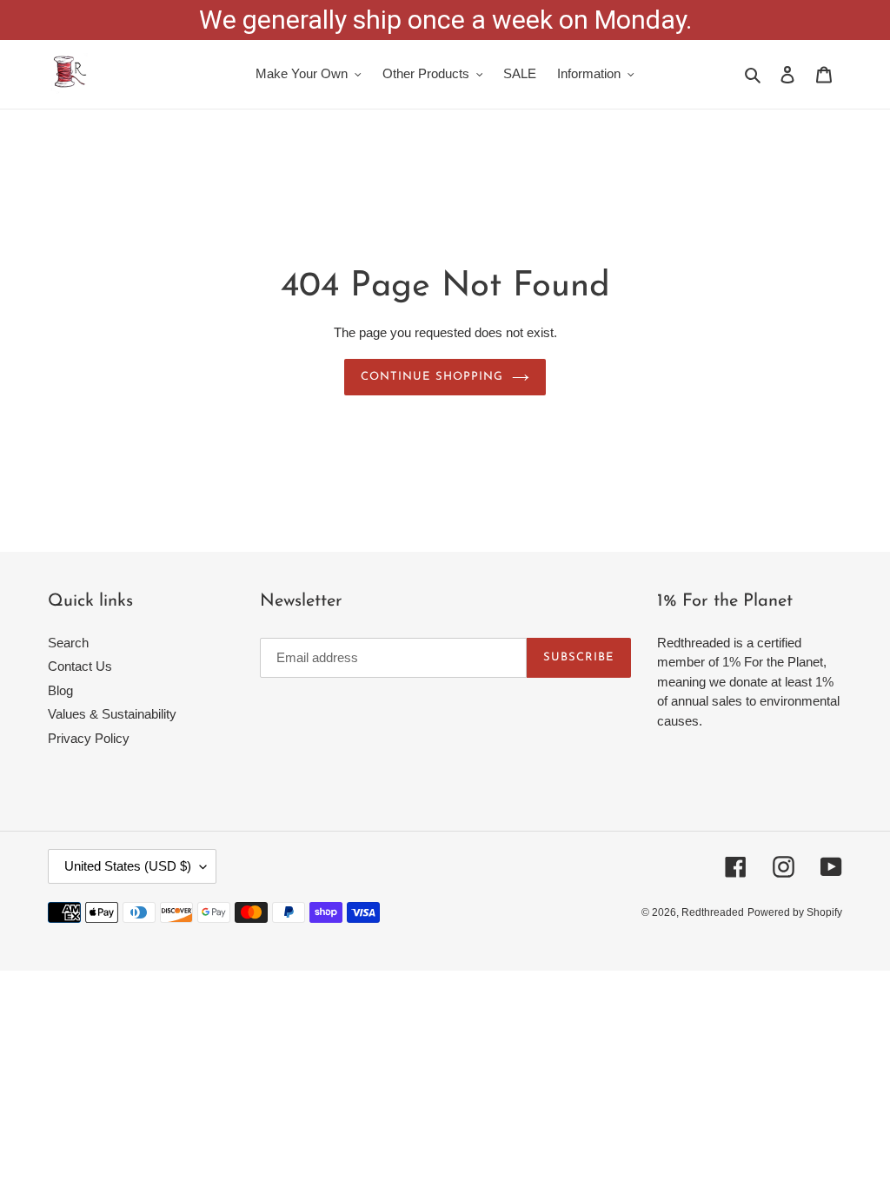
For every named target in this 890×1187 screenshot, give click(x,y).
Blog (60, 690)
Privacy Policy (89, 738)
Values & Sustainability (112, 713)
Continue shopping (432, 376)
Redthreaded (712, 912)
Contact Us (80, 666)
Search (68, 642)
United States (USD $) (127, 866)
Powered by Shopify (794, 912)
